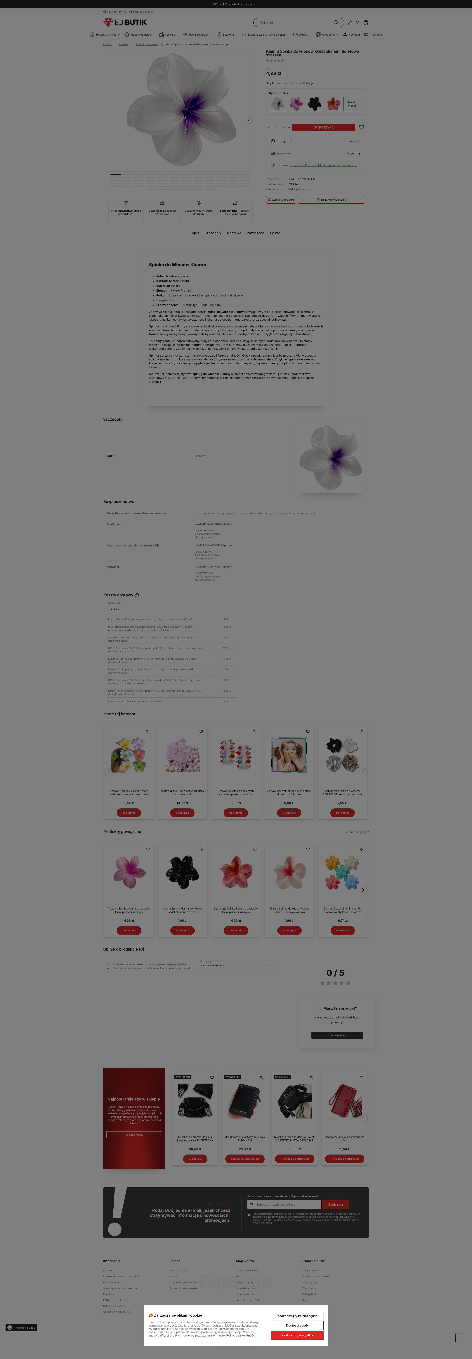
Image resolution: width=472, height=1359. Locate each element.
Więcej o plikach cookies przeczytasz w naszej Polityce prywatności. (208, 1335)
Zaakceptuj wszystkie (297, 1335)
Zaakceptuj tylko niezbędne (297, 1316)
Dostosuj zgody (297, 1325)
